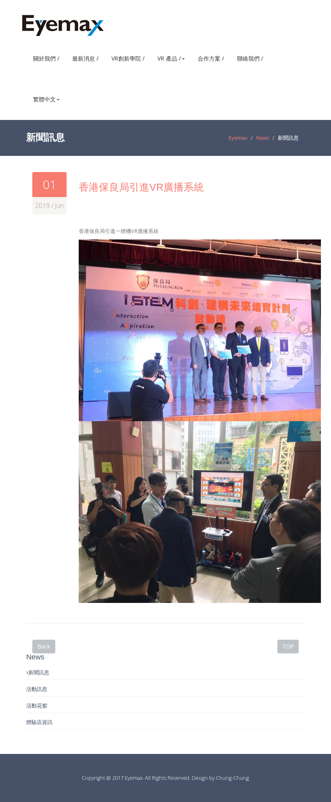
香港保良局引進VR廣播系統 (141, 187)
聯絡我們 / (250, 58)
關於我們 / (46, 58)
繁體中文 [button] (44, 99)
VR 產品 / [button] (169, 58)
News (262, 137)
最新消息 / (85, 58)
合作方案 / (211, 58)
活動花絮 (36, 705)
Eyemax (237, 137)
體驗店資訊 (39, 722)
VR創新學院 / (128, 58)
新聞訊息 (38, 672)
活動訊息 (36, 689)
